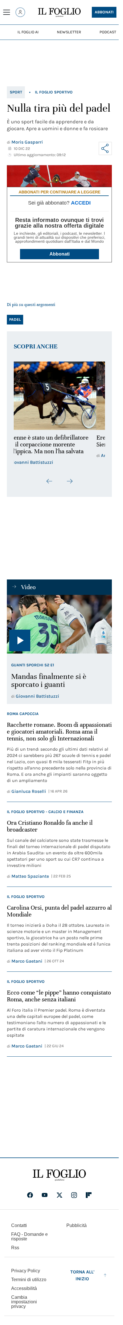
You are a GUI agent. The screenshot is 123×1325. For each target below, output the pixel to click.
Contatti (19, 1225)
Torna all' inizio (82, 1275)
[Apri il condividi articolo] (105, 148)
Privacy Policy (25, 1270)
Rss (15, 1247)
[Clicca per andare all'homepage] (59, 1175)
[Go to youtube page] (44, 1195)
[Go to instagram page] (74, 1195)
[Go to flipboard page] (89, 1195)
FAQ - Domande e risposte (29, 1236)
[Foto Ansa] (59, 624)
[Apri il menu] (6, 12)
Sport (16, 92)
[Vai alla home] (59, 12)
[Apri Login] (20, 12)
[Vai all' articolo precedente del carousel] (49, 481)
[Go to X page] (59, 1195)
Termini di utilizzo (28, 1279)
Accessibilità (24, 1288)
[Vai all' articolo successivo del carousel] (69, 481)
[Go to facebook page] (30, 1195)
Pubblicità (76, 1225)
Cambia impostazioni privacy (24, 1302)
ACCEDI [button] (81, 203)
